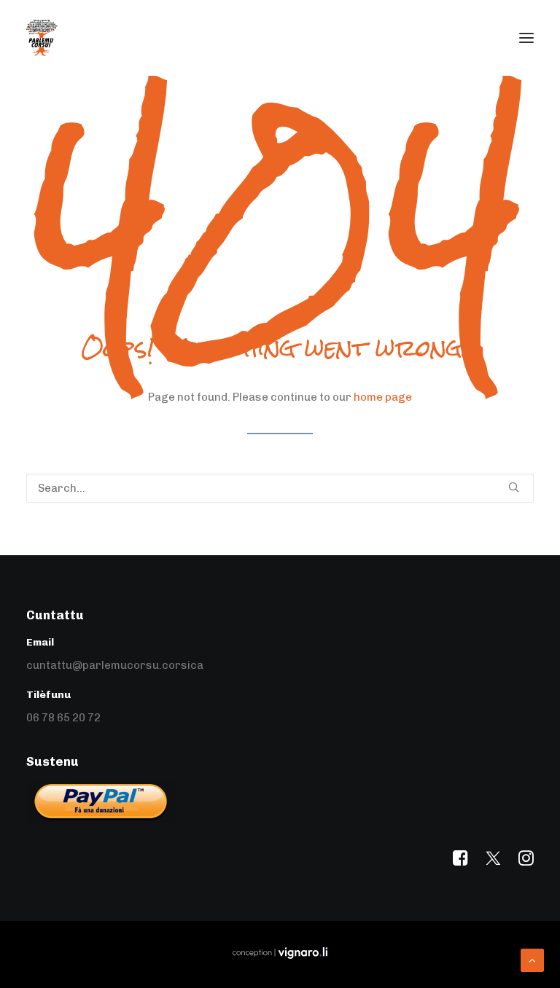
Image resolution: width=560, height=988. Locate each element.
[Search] (280, 488)
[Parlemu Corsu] (42, 38)
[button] (526, 38)
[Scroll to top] (532, 959)
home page (383, 397)
